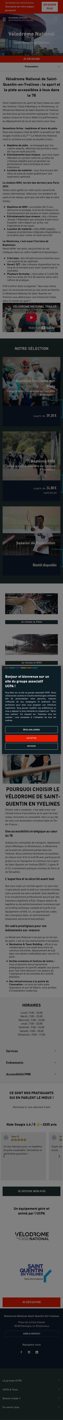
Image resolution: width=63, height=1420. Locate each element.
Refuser (31, 746)
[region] (32, 710)
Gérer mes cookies (31, 730)
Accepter (31, 738)
